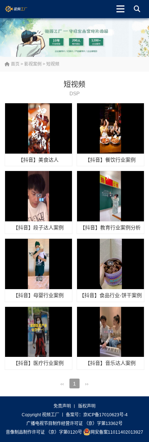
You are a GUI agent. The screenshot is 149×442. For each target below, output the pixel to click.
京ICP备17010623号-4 (105, 414)
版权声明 (86, 406)
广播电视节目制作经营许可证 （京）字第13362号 (74, 423)
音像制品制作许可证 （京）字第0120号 (44, 432)
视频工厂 (22, 9)
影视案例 (33, 64)
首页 (15, 64)
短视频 (52, 64)
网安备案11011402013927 (116, 432)
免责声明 (62, 406)
